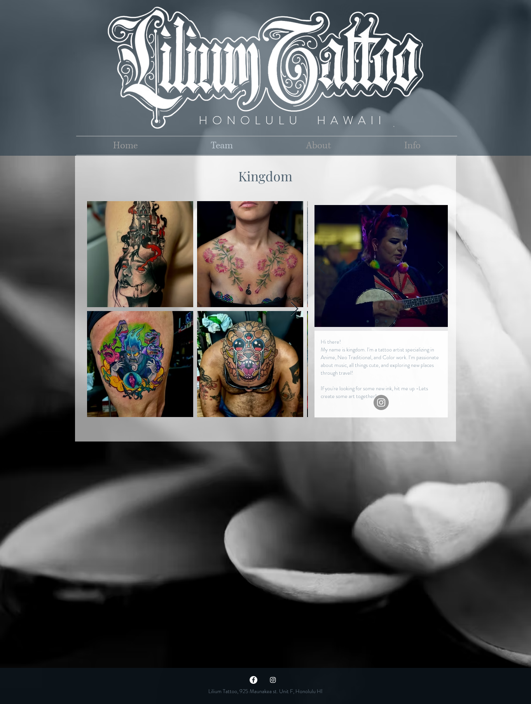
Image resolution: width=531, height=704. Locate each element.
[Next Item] (294, 309)
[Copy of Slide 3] (394, 321)
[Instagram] (381, 402)
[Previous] (321, 268)
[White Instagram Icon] (273, 680)
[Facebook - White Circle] (253, 680)
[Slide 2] (368, 321)
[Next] (441, 268)
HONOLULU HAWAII (292, 120)
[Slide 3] (385, 321)
